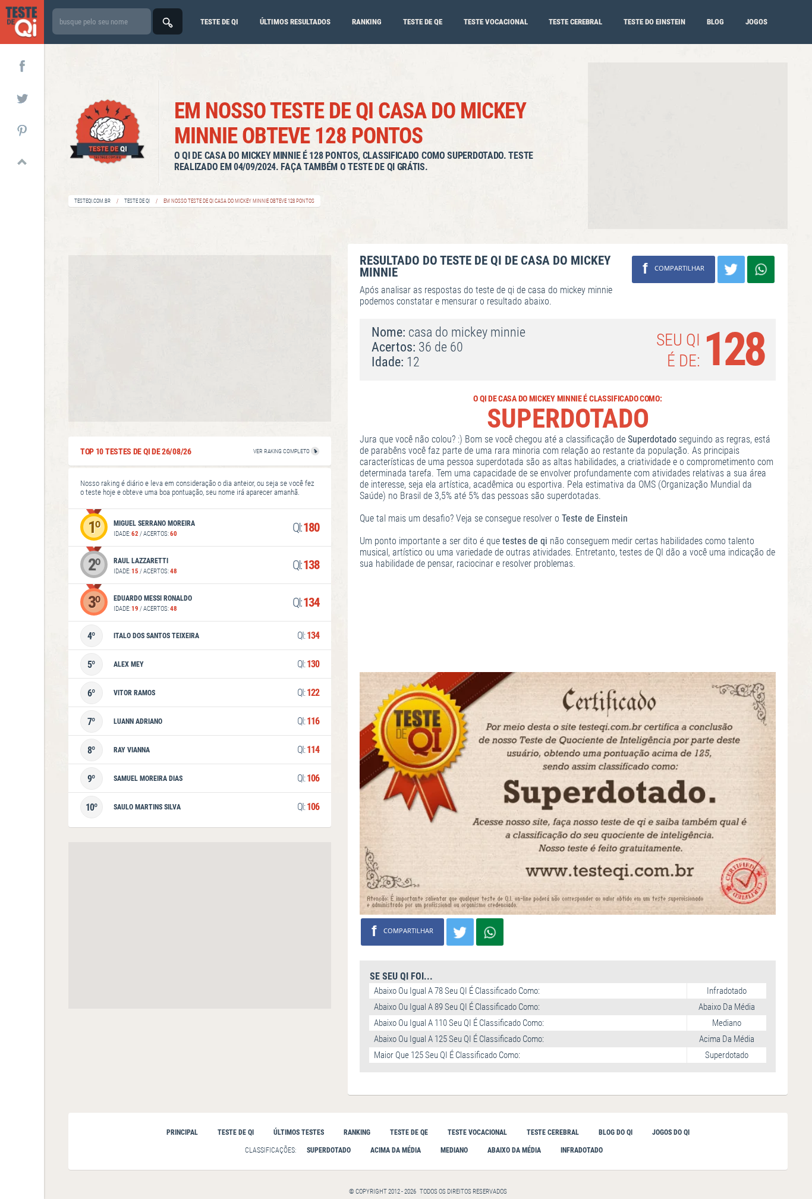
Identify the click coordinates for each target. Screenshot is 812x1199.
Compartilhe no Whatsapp (761, 269)
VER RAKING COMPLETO (282, 451)
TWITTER (22, 97)
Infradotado (582, 1150)
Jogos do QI (671, 1132)
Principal (182, 1132)
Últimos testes (298, 1132)
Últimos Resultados (295, 21)
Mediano (454, 1150)
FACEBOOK (22, 65)
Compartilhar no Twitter (731, 269)
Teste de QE (409, 1132)
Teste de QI (137, 201)
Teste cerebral (575, 21)
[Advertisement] (688, 145)
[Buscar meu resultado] (167, 21)
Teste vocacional (496, 21)
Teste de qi (219, 21)
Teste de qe (422, 21)
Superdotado (329, 1150)
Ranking (367, 21)
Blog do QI (615, 1132)
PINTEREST (22, 130)
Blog (715, 21)
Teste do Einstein (654, 21)
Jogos (756, 21)
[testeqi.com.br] (22, 22)
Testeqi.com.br (92, 201)
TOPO (22, 162)
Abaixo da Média (514, 1150)
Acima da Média (395, 1150)
